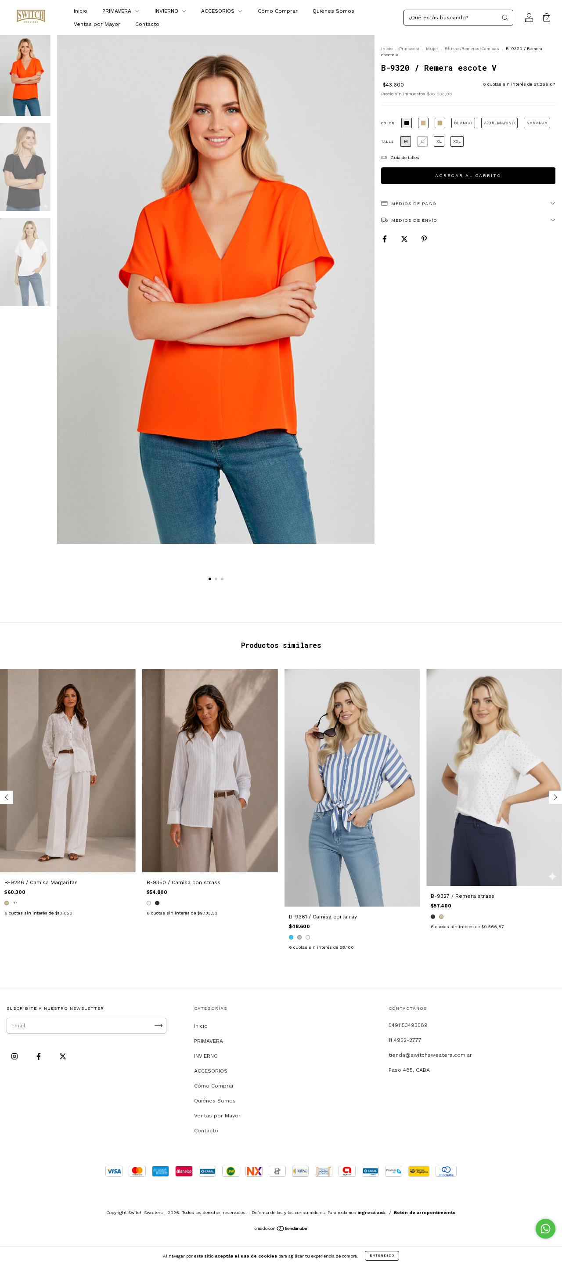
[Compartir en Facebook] (385, 239)
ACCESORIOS (218, 11)
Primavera (409, 48)
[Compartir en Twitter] (405, 239)
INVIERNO (167, 11)
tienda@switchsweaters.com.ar (430, 1055)
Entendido (382, 1256)
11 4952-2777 (405, 1040)
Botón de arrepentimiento (425, 1212)
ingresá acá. (371, 1212)
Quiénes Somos (333, 11)
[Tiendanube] (281, 1230)
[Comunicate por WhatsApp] (545, 1229)
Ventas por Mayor (97, 24)
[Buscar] (504, 17)
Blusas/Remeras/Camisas (472, 48)
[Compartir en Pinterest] (424, 239)
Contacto (147, 24)
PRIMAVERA (117, 11)
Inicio (80, 11)
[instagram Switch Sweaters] (15, 1056)
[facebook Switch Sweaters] (39, 1056)
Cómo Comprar (278, 11)
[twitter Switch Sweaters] (63, 1056)
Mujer (432, 48)
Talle (387, 142)
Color (388, 123)
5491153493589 (408, 1025)
